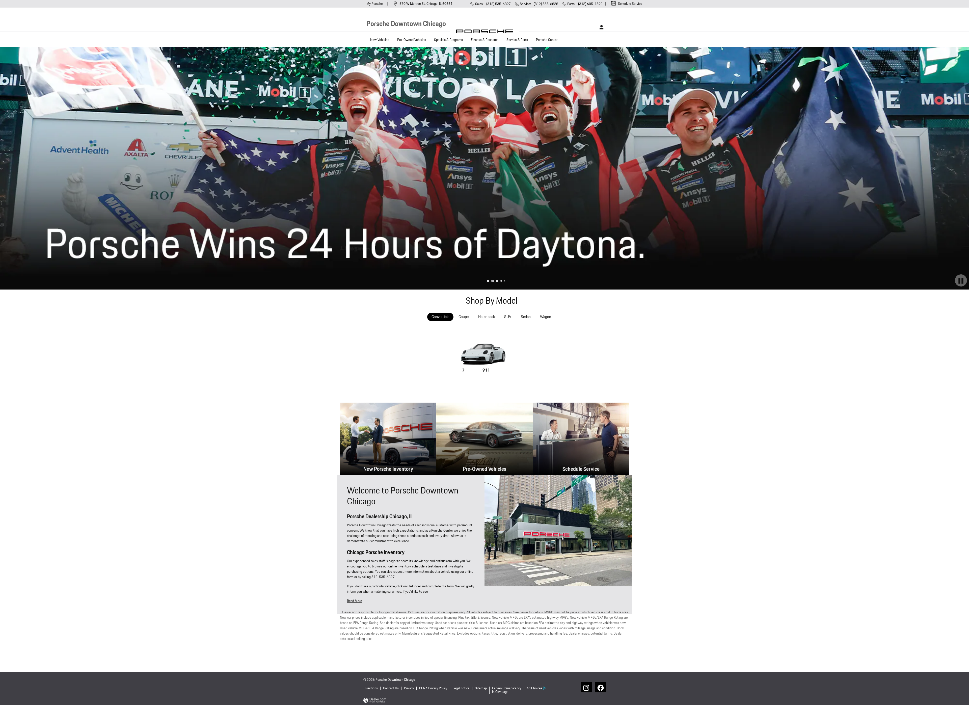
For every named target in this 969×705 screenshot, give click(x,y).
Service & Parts (517, 39)
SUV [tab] (507, 317)
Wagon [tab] (545, 317)
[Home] (484, 33)
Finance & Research (484, 39)
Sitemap (481, 688)
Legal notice (461, 688)
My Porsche (375, 3)
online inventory (399, 566)
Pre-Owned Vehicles (411, 39)
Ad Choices (534, 688)
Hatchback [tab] (486, 317)
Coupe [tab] (464, 317)
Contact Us (391, 688)
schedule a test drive (426, 566)
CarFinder (414, 586)
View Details (486, 382)
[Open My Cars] (600, 27)
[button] (354, 601)
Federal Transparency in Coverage (506, 690)
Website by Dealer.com (374, 700)
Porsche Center (547, 39)
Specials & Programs (448, 39)
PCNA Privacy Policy (433, 688)
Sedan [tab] (526, 317)
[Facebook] (600, 687)
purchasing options (360, 571)
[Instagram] (586, 687)
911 (486, 370)
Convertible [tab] (440, 317)
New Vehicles (379, 39)
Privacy (409, 688)
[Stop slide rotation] (961, 281)
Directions (370, 688)
